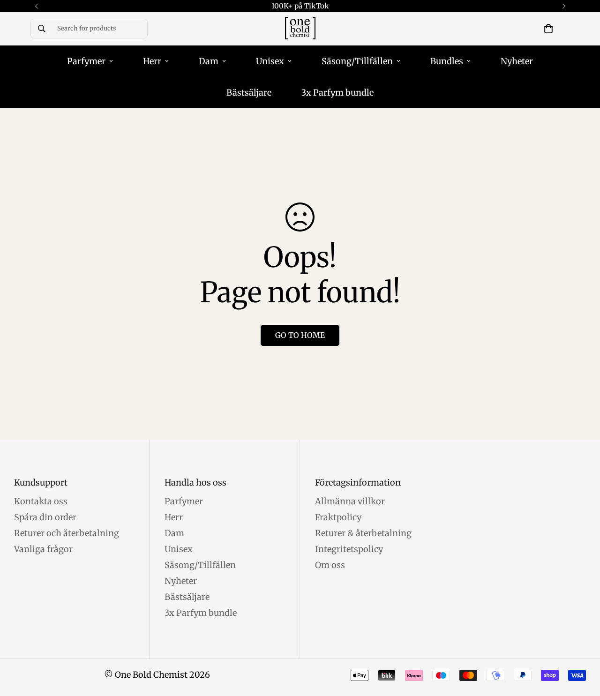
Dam (208, 61)
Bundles (446, 61)
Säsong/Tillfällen (357, 61)
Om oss (330, 565)
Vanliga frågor (43, 549)
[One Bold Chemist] (300, 28)
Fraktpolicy (338, 517)
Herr (152, 61)
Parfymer (86, 61)
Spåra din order (45, 517)
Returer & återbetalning (363, 533)
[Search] (42, 28)
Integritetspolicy (349, 549)
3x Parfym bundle (337, 92)
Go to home (300, 335)
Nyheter (517, 61)
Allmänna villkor (350, 501)
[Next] (563, 6)
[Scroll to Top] (581, 645)
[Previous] (36, 6)
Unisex (270, 61)
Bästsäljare (248, 92)
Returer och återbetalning (66, 533)
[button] (548, 28)
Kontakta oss (41, 501)
